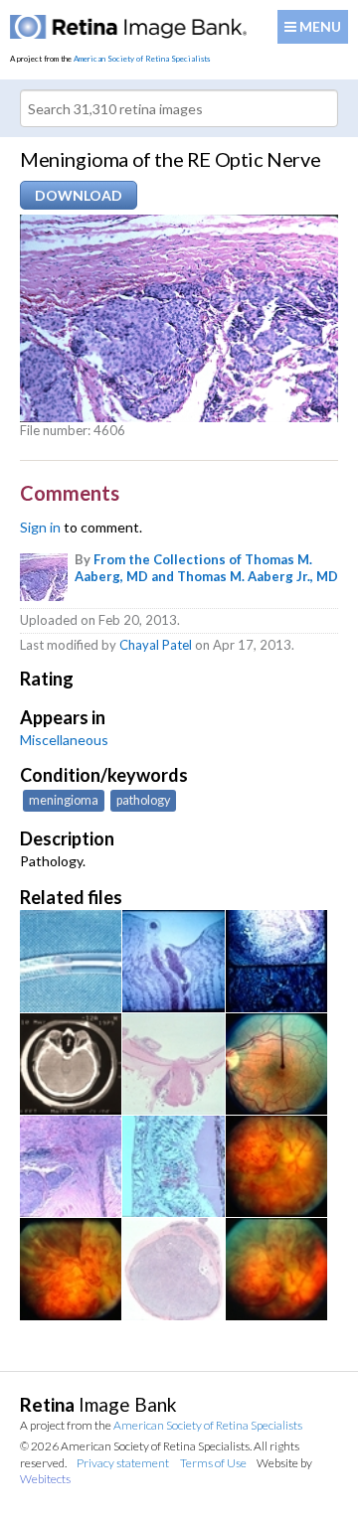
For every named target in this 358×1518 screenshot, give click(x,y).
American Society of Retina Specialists (142, 59)
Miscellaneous (64, 739)
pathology (143, 800)
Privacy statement (123, 1462)
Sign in (40, 527)
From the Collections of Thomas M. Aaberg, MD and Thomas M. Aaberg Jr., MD (206, 567)
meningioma (63, 800)
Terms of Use (213, 1462)
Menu (318, 26)
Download (78, 195)
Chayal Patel (155, 645)
